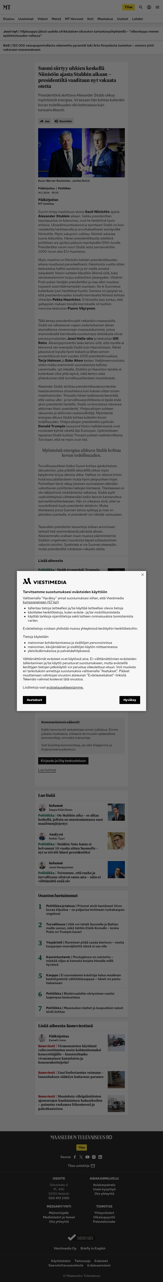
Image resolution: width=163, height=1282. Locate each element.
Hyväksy (129, 700)
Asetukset (34, 700)
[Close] (142, 574)
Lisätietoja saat (53, 687)
